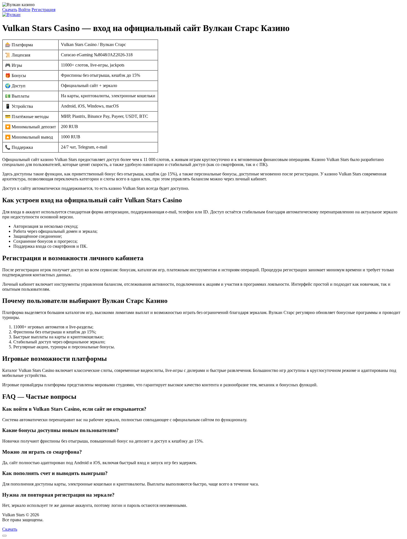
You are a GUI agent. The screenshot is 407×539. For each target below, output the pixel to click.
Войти (24, 9)
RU (48, 519)
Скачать (9, 9)
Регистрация (43, 9)
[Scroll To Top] (4, 536)
